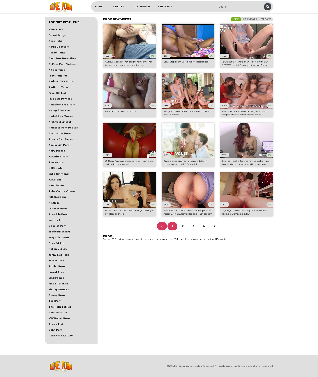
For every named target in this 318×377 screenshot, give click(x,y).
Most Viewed (250, 19)
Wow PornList (58, 312)
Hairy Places (57, 150)
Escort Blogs (57, 35)
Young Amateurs (60, 110)
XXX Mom (55, 179)
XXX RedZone (58, 197)
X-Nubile (54, 202)
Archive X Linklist (60, 122)
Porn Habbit (56, 41)
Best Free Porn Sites (62, 58)
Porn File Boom (59, 214)
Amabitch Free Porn (62, 104)
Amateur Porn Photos (63, 127)
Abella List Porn (59, 145)
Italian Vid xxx (58, 249)
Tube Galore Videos (62, 191)
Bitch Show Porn (60, 133)
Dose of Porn (57, 226)
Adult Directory (59, 46)
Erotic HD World (59, 231)
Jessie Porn (56, 260)
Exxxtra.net (56, 278)
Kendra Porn (57, 220)
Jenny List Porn (59, 254)
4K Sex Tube (57, 70)
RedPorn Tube (58, 87)
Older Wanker (58, 208)
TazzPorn (55, 301)
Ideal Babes (56, 185)
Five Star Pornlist (60, 98)
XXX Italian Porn (59, 318)
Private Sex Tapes (61, 139)
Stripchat (165, 6)
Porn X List (56, 324)
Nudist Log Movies (61, 116)
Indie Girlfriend (59, 174)
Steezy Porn (57, 295)
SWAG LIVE (56, 29)
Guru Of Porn (57, 243)
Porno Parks (57, 52)
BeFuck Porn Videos (62, 64)
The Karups (56, 162)
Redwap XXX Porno (61, 81)
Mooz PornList (58, 283)
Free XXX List (57, 93)
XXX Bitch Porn (58, 156)
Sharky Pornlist (59, 289)
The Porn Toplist (60, 306)
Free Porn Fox (58, 75)
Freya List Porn (59, 237)
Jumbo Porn (57, 266)
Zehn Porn (56, 330)
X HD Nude (56, 168)
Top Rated (266, 19)
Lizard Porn (56, 272)
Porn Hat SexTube (61, 335)
